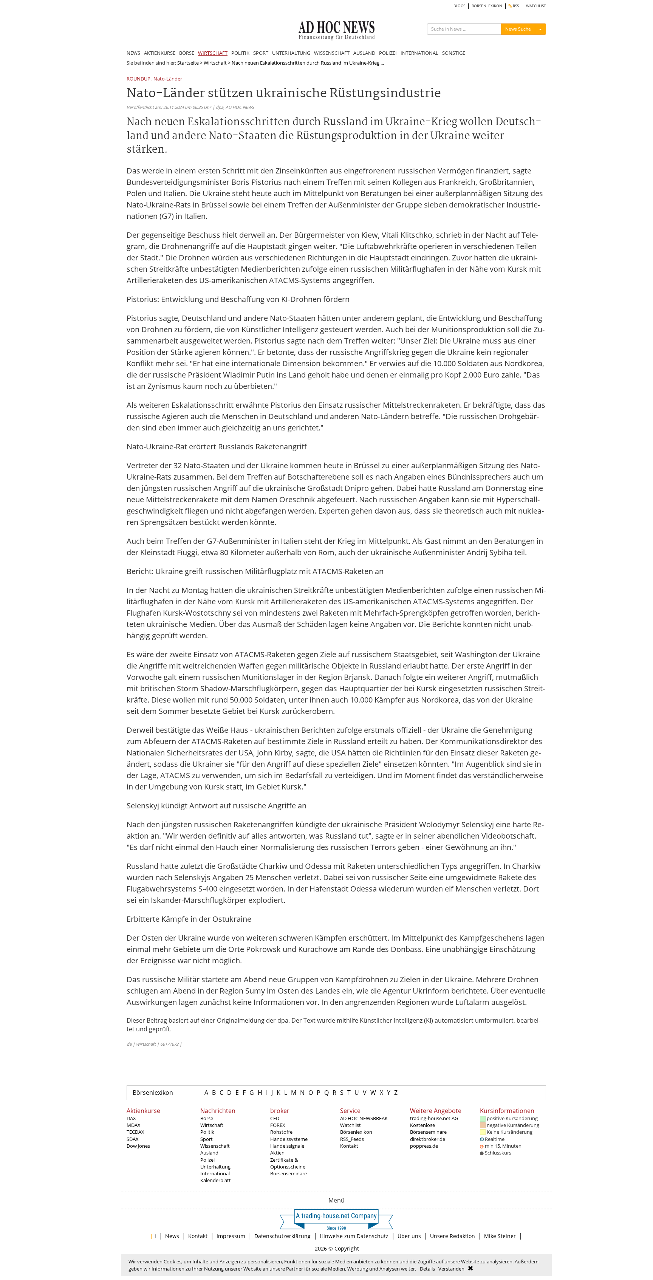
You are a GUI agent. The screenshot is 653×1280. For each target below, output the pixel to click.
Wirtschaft (215, 62)
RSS (515, 5)
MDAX (134, 1125)
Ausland (209, 1152)
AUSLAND (364, 53)
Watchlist (350, 1125)
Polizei (207, 1159)
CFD (274, 1118)
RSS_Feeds (352, 1139)
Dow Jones (138, 1145)
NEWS (133, 53)
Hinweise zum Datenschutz (354, 1236)
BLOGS (459, 5)
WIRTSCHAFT (212, 53)
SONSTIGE (453, 53)
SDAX (133, 1139)
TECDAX (135, 1131)
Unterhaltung (215, 1166)
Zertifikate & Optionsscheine (287, 1163)
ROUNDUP (138, 79)
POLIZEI (388, 53)
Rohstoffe (281, 1131)
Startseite (188, 62)
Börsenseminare (288, 1173)
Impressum (231, 1236)
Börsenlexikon (153, 1092)
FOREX (277, 1125)
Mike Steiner (500, 1236)
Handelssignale (287, 1145)
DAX (131, 1118)
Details (427, 1268)
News (172, 1236)
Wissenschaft (215, 1145)
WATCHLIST (536, 5)
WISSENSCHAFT (332, 53)
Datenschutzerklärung (282, 1236)
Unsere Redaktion (452, 1236)
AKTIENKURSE (159, 53)
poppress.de (424, 1145)
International (215, 1173)
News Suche (518, 29)
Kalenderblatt (215, 1180)
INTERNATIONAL (419, 53)
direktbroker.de (427, 1139)
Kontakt (349, 1145)
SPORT (260, 53)
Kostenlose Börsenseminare (428, 1128)
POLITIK (240, 53)
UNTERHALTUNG (291, 53)
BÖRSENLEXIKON (487, 5)
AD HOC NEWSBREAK (364, 1118)
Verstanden (451, 1268)
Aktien (277, 1152)
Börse (206, 1118)
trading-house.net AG (434, 1118)
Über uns (409, 1236)
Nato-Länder (167, 79)
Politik (207, 1131)
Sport (206, 1139)
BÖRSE (186, 53)
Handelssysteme (289, 1139)
